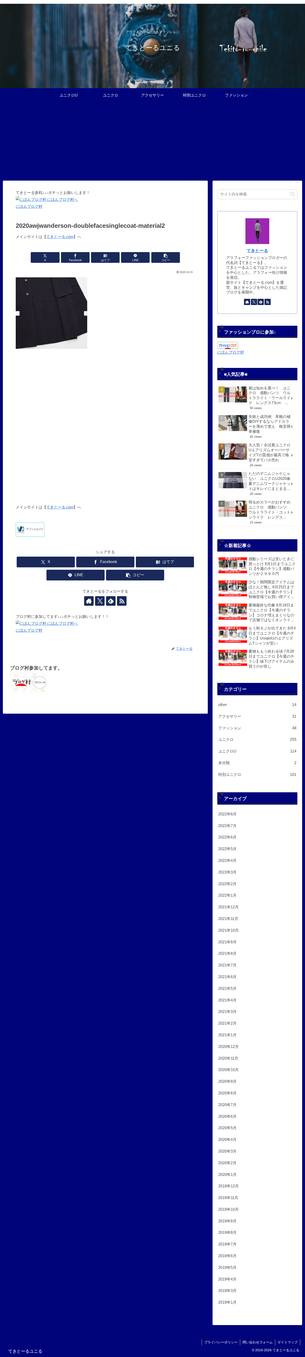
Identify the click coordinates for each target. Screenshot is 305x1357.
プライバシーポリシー (221, 1342)
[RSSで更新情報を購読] (122, 601)
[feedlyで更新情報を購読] (111, 601)
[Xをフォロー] (100, 601)
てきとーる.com (59, 237)
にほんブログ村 (29, 206)
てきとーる (257, 250)
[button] (165, 257)
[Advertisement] (152, 141)
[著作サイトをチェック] (89, 601)
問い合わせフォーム (258, 1342)
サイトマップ (288, 1342)
